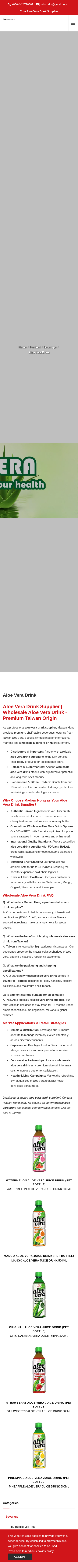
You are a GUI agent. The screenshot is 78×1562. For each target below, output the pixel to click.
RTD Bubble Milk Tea (22, 1526)
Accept (20, 1556)
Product (35, 347)
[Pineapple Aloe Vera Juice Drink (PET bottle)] (39, 1445)
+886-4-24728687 (22, 4)
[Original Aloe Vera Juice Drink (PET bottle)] (39, 1295)
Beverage (50, 347)
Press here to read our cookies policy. (31, 1551)
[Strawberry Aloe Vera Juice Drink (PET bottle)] (39, 1370)
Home (22, 347)
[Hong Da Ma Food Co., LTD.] (9, 18)
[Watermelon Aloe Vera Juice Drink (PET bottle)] (39, 1148)
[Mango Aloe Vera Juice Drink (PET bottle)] (39, 1223)
